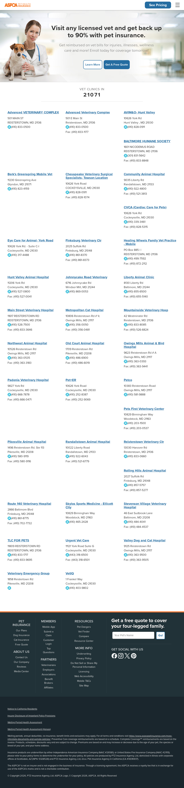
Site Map (84, 685)
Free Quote (21, 644)
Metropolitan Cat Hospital (85, 310)
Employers (48, 669)
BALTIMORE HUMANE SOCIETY (147, 141)
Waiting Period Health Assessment (25, 722)
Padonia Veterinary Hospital (28, 380)
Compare (84, 636)
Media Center (21, 671)
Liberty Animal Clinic (139, 277)
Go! (160, 635)
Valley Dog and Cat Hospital (144, 540)
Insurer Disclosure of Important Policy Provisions (31, 715)
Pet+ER (71, 380)
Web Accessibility (84, 676)
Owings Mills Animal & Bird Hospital (144, 345)
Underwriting (84, 653)
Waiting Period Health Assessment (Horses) (29, 729)
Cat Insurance (21, 639)
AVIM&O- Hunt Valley (139, 112)
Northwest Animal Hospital (27, 343)
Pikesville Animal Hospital (27, 442)
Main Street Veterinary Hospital (31, 310)
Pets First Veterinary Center (144, 409)
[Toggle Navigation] (177, 5)
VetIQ (70, 573)
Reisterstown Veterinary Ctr (144, 442)
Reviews (21, 666)
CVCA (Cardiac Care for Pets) (145, 207)
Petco (128, 380)
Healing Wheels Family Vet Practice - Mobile (150, 242)
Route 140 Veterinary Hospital (29, 504)
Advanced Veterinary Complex (88, 112)
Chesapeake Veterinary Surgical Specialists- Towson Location (89, 176)
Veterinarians (48, 665)
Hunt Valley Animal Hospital (28, 277)
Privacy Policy (83, 658)
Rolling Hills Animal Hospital (145, 471)
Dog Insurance (21, 635)
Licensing (84, 671)
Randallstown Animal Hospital (88, 442)
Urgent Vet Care (77, 540)
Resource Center (83, 641)
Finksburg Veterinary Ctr (83, 240)
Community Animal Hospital (144, 174)
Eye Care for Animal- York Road (30, 240)
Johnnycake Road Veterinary (86, 277)
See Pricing (158, 5)
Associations (49, 674)
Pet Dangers (84, 626)
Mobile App (48, 626)
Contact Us (21, 657)
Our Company (21, 662)
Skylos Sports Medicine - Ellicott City (89, 505)
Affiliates (48, 687)
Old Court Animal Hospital (85, 343)
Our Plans (21, 630)
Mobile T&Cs (84, 680)
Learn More (92, 64)
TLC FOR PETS (18, 540)
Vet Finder (84, 631)
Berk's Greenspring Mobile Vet (30, 174)
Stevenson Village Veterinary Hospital (145, 505)
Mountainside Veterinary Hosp (146, 310)
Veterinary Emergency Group (29, 573)
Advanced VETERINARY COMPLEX (33, 112)
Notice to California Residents (22, 709)
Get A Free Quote (116, 64)
